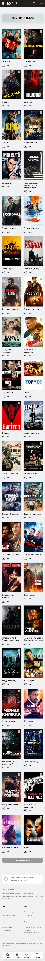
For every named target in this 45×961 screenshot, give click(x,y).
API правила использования (29, 916)
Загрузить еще (22, 860)
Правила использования (32, 927)
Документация (29, 912)
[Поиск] (34, 3)
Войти (41, 3)
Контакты (5, 912)
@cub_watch (6, 946)
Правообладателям (8, 915)
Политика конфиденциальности (31, 931)
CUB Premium (6, 930)
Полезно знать (7, 927)
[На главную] (12, 3)
